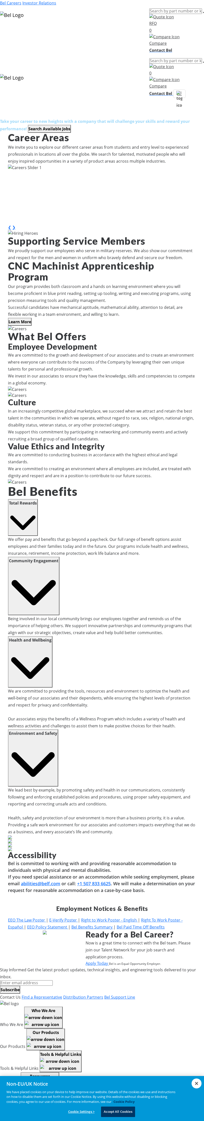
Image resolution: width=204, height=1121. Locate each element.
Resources (10, 41)
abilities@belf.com (40, 884)
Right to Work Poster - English (109, 920)
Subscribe (10, 989)
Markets (7, 35)
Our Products (46, 1032)
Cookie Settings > (81, 1111)
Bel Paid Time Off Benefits (141, 927)
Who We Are (43, 1010)
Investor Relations (39, 3)
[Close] (197, 1083)
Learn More (19, 322)
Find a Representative (42, 997)
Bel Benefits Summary (92, 927)
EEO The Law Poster (27, 920)
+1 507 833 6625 (94, 884)
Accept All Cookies (118, 1111)
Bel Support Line (119, 997)
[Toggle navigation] (179, 94)
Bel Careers (10, 3)
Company (9, 47)
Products (8, 29)
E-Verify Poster (63, 920)
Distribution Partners (83, 997)
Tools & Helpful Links (60, 1054)
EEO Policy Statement (47, 927)
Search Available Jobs (49, 129)
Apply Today (97, 963)
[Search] (203, 12)
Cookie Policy (124, 1101)
